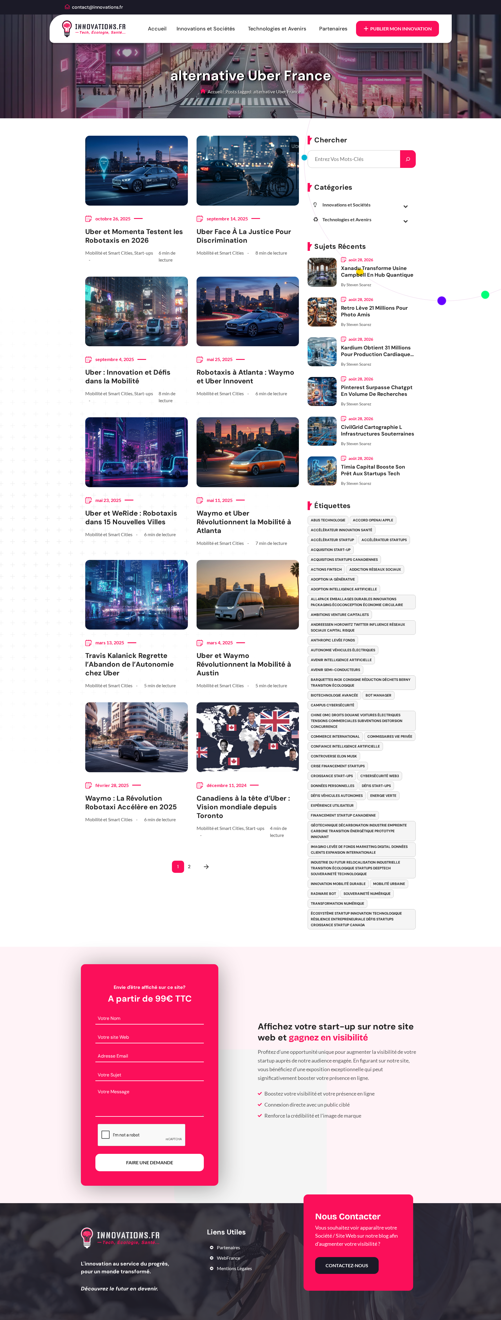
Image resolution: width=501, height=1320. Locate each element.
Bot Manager (378, 695)
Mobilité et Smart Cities (108, 252)
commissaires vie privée (389, 736)
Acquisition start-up (331, 549)
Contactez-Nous (347, 1265)
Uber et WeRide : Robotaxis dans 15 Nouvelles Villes (131, 517)
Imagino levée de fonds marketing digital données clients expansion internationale (359, 849)
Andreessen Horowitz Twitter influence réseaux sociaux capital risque (358, 627)
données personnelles (332, 786)
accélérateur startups (384, 540)
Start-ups (143, 252)
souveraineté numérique (367, 893)
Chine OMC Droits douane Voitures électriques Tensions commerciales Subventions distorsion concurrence (356, 721)
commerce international (335, 736)
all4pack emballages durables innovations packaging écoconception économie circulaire (357, 602)
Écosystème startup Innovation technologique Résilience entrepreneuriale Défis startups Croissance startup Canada (356, 919)
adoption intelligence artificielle (344, 589)
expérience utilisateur (332, 805)
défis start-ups (376, 786)
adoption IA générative (333, 579)
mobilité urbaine (389, 884)
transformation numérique (337, 903)
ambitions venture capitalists (340, 614)
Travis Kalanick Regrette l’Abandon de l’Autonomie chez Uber (129, 664)
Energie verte (383, 795)
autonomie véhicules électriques (343, 650)
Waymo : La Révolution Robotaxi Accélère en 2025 (131, 802)
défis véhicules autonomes (337, 795)
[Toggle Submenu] (405, 205)
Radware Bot (323, 893)
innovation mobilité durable (338, 884)
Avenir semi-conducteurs (335, 670)
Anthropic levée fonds (333, 640)
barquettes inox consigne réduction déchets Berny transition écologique (361, 682)
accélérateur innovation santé (341, 530)
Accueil (157, 28)
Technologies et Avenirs (277, 28)
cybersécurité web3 (379, 776)
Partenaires (333, 28)
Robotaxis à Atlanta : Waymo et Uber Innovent (245, 376)
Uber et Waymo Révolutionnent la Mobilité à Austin (244, 664)
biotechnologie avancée (334, 695)
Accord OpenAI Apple (373, 520)
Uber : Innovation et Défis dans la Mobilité (127, 376)
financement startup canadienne (343, 815)
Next (206, 867)
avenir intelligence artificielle (341, 660)
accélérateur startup (332, 540)
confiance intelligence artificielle (345, 746)
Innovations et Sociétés (206, 28)
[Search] (408, 159)
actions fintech (326, 569)
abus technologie (328, 520)
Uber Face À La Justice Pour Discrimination (244, 236)
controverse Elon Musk (334, 756)
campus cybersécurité (332, 705)
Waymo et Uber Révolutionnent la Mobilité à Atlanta (244, 522)
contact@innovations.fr (97, 7)
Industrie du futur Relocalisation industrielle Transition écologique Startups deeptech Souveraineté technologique (355, 868)
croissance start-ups (332, 776)
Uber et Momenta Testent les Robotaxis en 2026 (134, 236)
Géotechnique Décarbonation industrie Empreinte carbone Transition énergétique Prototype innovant (359, 831)
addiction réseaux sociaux (375, 569)
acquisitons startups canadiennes (344, 559)
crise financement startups (338, 766)
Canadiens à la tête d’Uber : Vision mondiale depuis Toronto (243, 807)
